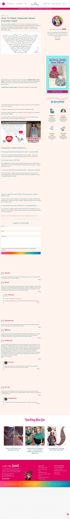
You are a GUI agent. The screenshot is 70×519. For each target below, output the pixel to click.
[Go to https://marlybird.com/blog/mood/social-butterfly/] (63, 114)
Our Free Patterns (42, 469)
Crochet (6, 15)
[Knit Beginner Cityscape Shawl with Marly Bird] (56, 436)
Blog (39, 470)
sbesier (9, 362)
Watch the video (6, 109)
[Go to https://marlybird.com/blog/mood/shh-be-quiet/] (63, 132)
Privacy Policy (50, 483)
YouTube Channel (58, 469)
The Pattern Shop (42, 467)
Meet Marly (57, 39)
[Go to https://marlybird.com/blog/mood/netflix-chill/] (52, 115)
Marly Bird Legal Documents (62, 483)
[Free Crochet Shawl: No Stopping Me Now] (13, 436)
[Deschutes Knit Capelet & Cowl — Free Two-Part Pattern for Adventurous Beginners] (35, 436)
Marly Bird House (42, 472)
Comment (4, 236)
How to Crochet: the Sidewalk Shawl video (27, 24)
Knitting (33, 446)
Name (3, 226)
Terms (55, 483)
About (39, 475)
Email (3, 231)
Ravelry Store (57, 474)
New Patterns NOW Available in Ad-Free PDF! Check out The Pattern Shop (35, 8)
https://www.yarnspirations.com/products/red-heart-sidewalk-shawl (19, 300)
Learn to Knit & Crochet (44, 474)
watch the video (27, 112)
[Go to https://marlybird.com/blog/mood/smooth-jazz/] (52, 132)
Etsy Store (56, 472)
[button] (2, 478)
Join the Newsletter (59, 467)
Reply (39, 279)
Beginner (36, 446)
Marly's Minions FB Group (60, 470)
